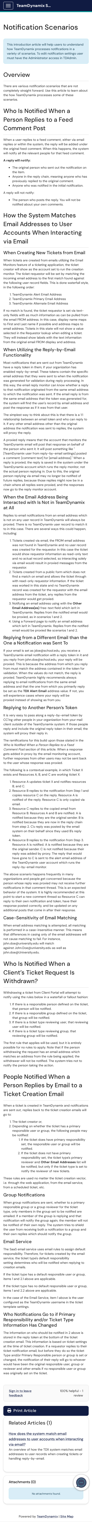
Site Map (66, 1516)
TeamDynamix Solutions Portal (36, 5)
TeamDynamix (47, 1516)
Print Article (24, 1410)
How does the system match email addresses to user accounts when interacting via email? (46, 1439)
